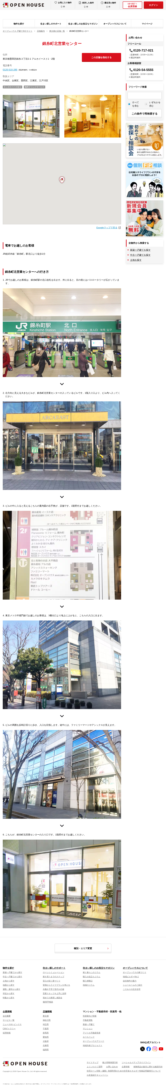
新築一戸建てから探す (12, 972)
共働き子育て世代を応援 (53, 989)
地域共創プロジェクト (92, 1045)
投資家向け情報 (89, 1016)
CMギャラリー (9, 1029)
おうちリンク (89, 1037)
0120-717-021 (143, 50)
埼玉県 (46, 1024)
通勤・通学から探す (11, 989)
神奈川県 (47, 1020)
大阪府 (46, 1041)
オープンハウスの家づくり (134, 972)
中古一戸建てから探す (12, 977)
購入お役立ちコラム (91, 977)
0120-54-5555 (143, 70)
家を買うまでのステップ (53, 977)
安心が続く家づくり (51, 981)
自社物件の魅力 (129, 981)
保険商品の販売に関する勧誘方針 (148, 1067)
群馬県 (46, 1033)
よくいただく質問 (94, 1067)
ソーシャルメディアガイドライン (136, 1062)
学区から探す (8, 993)
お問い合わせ (112, 1067)
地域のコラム (89, 985)
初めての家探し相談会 (52, 998)
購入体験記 (88, 981)
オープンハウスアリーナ (93, 1041)
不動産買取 (88, 1020)
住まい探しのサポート (50, 24)
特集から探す (8, 998)
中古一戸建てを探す (140, 255)
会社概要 (7, 1016)
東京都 (46, 1016)
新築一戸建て (89, 1024)
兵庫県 (46, 1045)
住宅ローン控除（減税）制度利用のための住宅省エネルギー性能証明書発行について (124, 1071)
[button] (62, 180)
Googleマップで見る (106, 227)
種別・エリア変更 (83, 948)
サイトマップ (92, 1062)
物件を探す (19, 24)
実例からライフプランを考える (56, 985)
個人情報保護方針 (110, 1062)
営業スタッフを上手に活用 (54, 993)
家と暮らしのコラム (91, 972)
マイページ (147, 24)
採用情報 (7, 1033)
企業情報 (7, 1011)
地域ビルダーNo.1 (131, 977)
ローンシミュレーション (53, 972)
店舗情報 (47, 1011)
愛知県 (46, 1037)
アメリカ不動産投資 (91, 1033)
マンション (88, 1029)
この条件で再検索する (145, 113)
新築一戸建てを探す (140, 250)
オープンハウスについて (115, 24)
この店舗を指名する (101, 57)
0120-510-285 (10, 69)
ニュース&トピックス (12, 1024)
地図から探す (8, 985)
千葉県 (46, 1029)
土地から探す (8, 981)
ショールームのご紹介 (132, 985)
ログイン (153, 5)
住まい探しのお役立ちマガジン (83, 24)
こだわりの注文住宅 (131, 989)
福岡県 (46, 1050)
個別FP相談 (48, 1002)
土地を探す (136, 260)
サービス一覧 (8, 1020)
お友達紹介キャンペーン (97, 1075)
